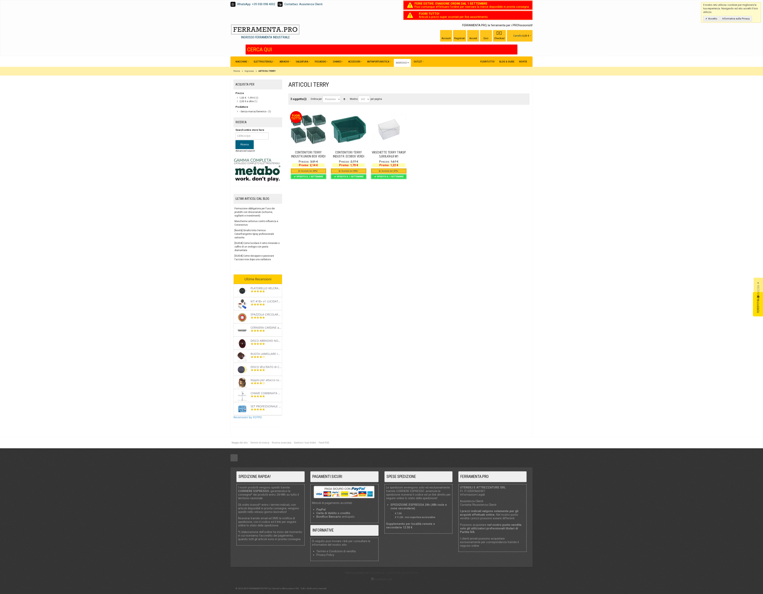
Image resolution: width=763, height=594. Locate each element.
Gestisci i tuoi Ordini (305, 442)
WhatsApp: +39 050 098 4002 (256, 4)
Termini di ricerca (259, 442)
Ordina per (316, 99)
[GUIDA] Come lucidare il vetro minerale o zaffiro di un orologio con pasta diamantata (257, 247)
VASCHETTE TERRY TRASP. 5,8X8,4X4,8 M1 (389, 154)
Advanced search (245, 150)
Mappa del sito (240, 442)
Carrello (517, 35)
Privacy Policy (325, 555)
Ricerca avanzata (281, 442)
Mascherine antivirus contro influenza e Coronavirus (256, 223)
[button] (758, 297)
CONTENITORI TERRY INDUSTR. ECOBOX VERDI (348, 154)
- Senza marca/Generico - (253, 111)
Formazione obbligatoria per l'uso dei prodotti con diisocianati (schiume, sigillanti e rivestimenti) (254, 212)
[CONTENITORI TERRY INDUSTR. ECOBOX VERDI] (348, 129)
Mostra (354, 99)
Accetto (712, 18)
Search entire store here (249, 130)
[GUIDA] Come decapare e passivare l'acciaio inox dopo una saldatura (254, 257)
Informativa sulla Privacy (736, 18)
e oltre (246, 101)
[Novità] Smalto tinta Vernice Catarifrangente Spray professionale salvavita (254, 234)
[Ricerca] (514, 49)
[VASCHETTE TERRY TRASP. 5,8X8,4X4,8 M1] (388, 129)
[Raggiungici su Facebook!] (234, 457)
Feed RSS (324, 442)
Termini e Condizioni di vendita (336, 551)
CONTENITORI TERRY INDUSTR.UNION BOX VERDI (308, 154)
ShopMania (377, 573)
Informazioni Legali (472, 494)
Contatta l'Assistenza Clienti (478, 505)
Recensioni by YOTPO (247, 417)
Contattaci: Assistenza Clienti (303, 4)
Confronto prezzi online (402, 573)
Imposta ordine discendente (344, 99)
